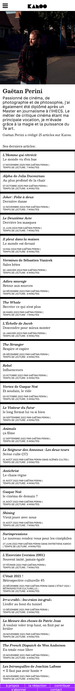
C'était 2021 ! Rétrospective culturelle (37, 587)
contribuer (62, 685)
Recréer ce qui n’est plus (22, 306)
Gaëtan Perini (39, 164)
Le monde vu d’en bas (19, 159)
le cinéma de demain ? (20, 496)
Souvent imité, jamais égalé (24, 559)
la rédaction (37, 685)
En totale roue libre (18, 649)
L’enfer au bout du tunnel (22, 604)
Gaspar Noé (12, 491)
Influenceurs (13, 369)
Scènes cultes (58, 459)
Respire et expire (16, 348)
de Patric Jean (32, 620)
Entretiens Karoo (59, 543)
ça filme (9, 433)
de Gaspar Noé (20, 386)
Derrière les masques (19, 222)
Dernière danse (15, 201)
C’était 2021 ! (13, 575)
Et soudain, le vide (17, 390)
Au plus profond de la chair (24, 180)
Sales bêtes (11, 264)
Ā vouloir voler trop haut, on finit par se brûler (33, 626)
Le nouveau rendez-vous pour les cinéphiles (37, 538)
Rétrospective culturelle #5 (23, 580)
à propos (12, 685)
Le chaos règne (15, 475)
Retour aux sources (18, 285)
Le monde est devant (19, 243)
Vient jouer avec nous (19, 517)
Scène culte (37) (15, 454)
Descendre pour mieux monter (26, 327)
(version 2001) (24, 554)
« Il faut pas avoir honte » (22, 670)
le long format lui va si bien (24, 411)
